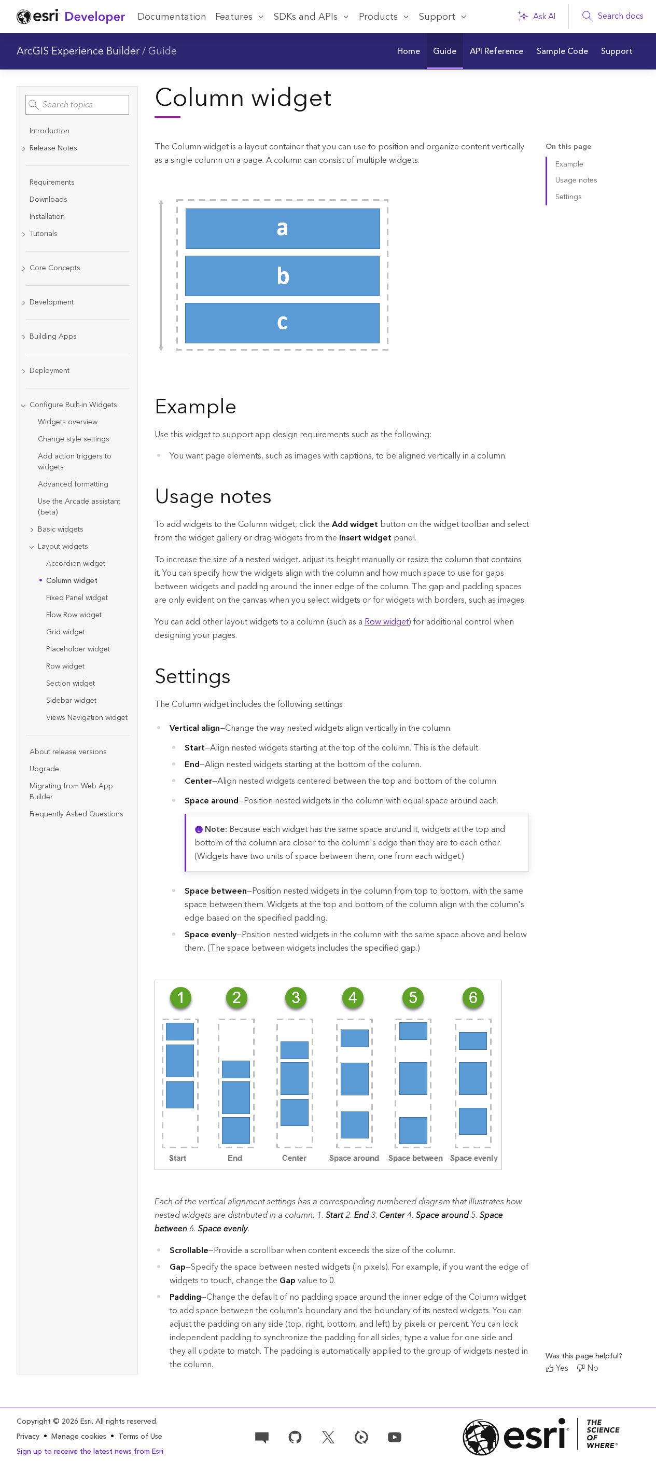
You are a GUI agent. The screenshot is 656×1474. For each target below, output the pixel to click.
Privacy (28, 1436)
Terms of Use (140, 1436)
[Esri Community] (261, 1436)
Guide (162, 51)
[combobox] (77, 105)
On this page (568, 147)
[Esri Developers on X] (328, 1436)
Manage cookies (78, 1436)
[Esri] (541, 1437)
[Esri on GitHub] (295, 1436)
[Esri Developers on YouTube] (394, 1436)
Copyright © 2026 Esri (54, 1421)
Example (569, 164)
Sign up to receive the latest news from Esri (90, 1451)
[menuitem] (408, 51)
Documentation (171, 17)
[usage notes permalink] (280, 499)
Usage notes (576, 180)
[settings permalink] (239, 679)
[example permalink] (244, 409)
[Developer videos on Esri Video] (361, 1436)
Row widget (387, 622)
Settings (568, 197)
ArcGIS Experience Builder (78, 51)
